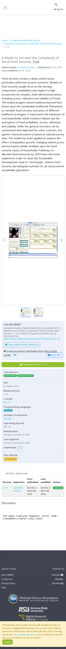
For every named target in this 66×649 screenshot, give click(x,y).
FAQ (4, 587)
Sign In (59, 9)
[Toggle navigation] (5, 7)
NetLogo (8, 410)
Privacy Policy (8, 583)
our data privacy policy (25, 634)
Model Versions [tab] (17, 473)
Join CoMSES (8, 574)
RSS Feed (56, 583)
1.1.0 (5, 487)
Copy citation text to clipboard (22, 344)
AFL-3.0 (7, 402)
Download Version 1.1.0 (34, 364)
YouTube (56, 574)
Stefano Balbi (10, 376)
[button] (33, 240)
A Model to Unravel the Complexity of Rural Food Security (32, 43)
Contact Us (7, 579)
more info (55, 355)
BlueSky (59, 579)
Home (5, 40)
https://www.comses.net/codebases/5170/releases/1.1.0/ (32, 338)
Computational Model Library (25, 40)
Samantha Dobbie (26, 67)
